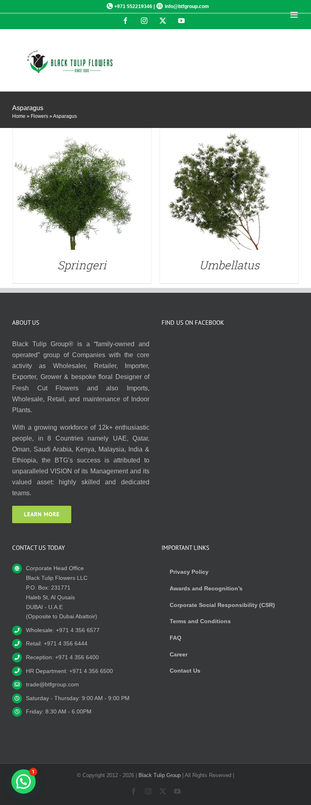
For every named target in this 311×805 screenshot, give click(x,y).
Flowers (39, 116)
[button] (23, 781)
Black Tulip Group (159, 775)
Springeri (82, 265)
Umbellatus (229, 265)
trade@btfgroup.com (52, 684)
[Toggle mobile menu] (294, 15)
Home (19, 116)
